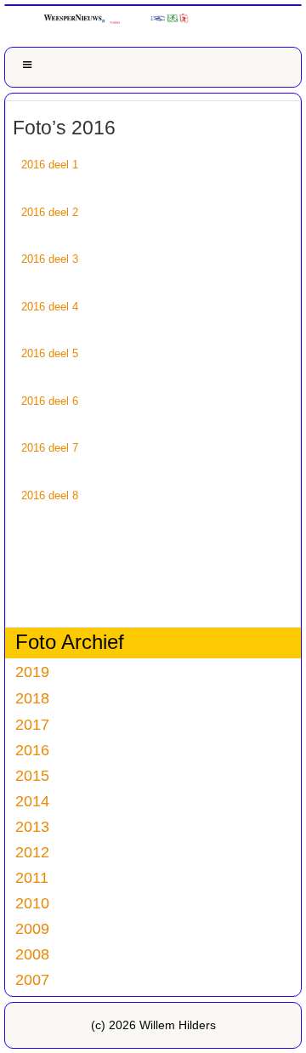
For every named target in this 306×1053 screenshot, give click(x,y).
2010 (32, 903)
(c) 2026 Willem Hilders (153, 1025)
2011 (31, 877)
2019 (32, 671)
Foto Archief (69, 641)
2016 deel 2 (49, 212)
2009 (32, 928)
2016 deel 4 (49, 306)
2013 (32, 826)
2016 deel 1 (49, 164)
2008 (32, 954)
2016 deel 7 (49, 447)
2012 (32, 852)
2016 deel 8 (49, 495)
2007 (32, 979)
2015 (32, 775)
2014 (32, 801)
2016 (32, 750)
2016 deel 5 (49, 353)
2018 (32, 698)
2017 (32, 724)
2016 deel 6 (49, 401)
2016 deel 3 (49, 259)
